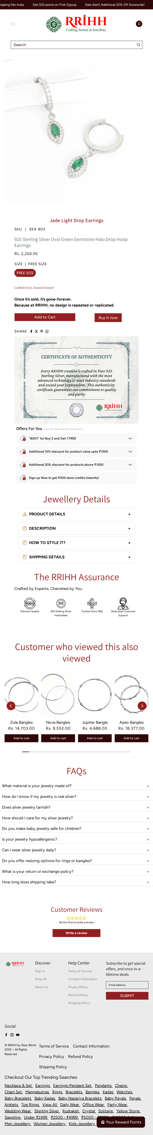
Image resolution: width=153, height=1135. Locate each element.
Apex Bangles (132, 722)
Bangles (92, 1091)
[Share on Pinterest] (41, 331)
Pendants (104, 1085)
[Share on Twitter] (36, 331)
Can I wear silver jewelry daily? (29, 850)
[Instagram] (12, 1034)
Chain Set (14, 1091)
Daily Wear (70, 1104)
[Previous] (11, 705)
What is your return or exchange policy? (38, 871)
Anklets (12, 1104)
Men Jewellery (18, 1123)
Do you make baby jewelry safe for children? (41, 828)
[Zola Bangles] (21, 693)
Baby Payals (116, 1098)
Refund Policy (78, 995)
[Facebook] (6, 1034)
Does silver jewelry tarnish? (26, 807)
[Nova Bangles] (58, 693)
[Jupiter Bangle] (95, 693)
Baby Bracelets (18, 1098)
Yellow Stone (128, 1111)
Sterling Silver (47, 1111)
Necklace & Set (19, 1085)
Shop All (41, 979)
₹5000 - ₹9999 (95, 1117)
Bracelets (74, 1091)
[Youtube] (17, 1034)
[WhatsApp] (46, 331)
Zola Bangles (21, 722)
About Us (41, 987)
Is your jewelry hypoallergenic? (29, 839)
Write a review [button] (76, 933)
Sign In (40, 971)
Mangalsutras (37, 1091)
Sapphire (13, 1117)
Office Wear (93, 1104)
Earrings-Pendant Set (72, 1085)
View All (50, 1104)
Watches (125, 1091)
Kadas (108, 1091)
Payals (135, 1098)
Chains (121, 1085)
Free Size (25, 273)
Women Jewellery (50, 1123)
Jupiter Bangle (95, 722)
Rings (57, 1091)
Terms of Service (80, 971)
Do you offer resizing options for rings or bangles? (47, 860)
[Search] (138, 45)
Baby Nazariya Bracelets (80, 1098)
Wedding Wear (18, 1111)
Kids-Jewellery (82, 1123)
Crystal (89, 1111)
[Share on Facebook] (31, 331)
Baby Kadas (45, 1098)
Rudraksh (71, 1111)
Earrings (43, 1085)
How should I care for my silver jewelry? (37, 818)
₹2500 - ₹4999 (65, 1117)
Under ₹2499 (36, 1117)
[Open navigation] (13, 24)
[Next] (142, 705)
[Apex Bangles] (131, 693)
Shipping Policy (79, 1003)
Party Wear (117, 1104)
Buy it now (108, 317)
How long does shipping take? (29, 882)
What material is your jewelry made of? (37, 785)
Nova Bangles (58, 722)
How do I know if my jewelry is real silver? (39, 796)
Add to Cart (45, 317)
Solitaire (106, 1111)
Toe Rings (30, 1104)
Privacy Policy (78, 987)
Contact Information (82, 979)
